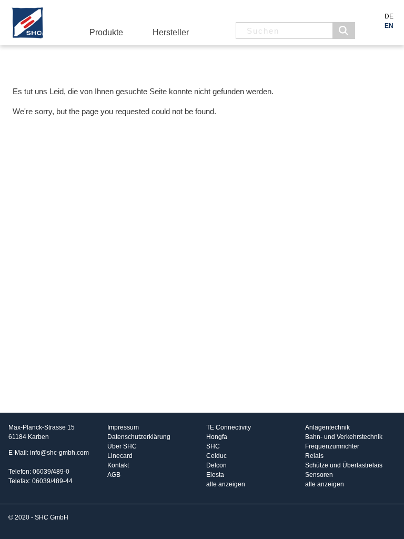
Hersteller (171, 32)
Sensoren (319, 474)
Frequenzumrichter (332, 446)
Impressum (123, 427)
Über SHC (122, 446)
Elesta (215, 474)
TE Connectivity (228, 427)
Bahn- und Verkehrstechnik (343, 437)
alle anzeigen (225, 484)
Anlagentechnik (327, 427)
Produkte (106, 32)
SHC (213, 446)
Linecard (120, 456)
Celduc (216, 456)
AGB (113, 474)
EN (389, 25)
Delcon (216, 465)
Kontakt (118, 465)
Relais (314, 456)
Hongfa (216, 437)
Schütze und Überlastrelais (343, 465)
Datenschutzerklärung (138, 437)
